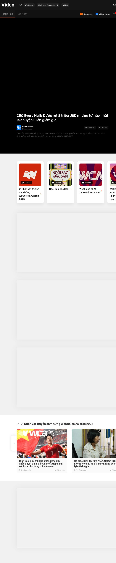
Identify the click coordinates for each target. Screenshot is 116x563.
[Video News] (19, 127)
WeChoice (29, 5)
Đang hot (7, 14)
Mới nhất (22, 14)
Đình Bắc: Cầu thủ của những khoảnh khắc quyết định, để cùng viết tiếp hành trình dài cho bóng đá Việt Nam (41, 464)
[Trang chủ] (8, 5)
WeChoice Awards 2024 (48, 5)
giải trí (65, 5)
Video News (27, 127)
